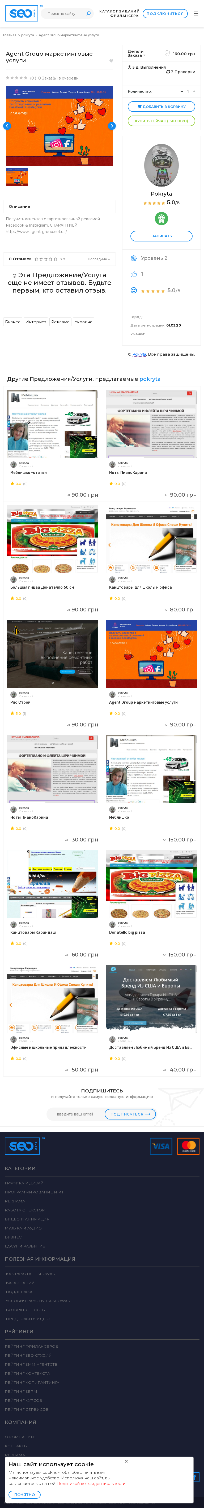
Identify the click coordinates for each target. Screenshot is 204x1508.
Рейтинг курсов (23, 1400)
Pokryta (161, 194)
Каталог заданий (119, 11)
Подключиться (165, 13)
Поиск (88, 13)
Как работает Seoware (31, 1273)
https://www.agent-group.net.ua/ (36, 231)
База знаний (20, 1282)
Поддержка (18, 1291)
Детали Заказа (136, 53)
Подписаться (126, 1114)
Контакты (16, 1446)
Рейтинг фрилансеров (31, 1346)
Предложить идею (27, 1318)
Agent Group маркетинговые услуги (69, 35)
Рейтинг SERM (21, 1391)
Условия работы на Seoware (39, 1300)
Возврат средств (25, 1309)
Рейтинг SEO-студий (28, 1355)
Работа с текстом (25, 1210)
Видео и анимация (27, 1219)
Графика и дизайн (26, 1183)
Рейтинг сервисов (27, 1409)
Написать (161, 236)
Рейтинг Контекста (27, 1373)
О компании (19, 1437)
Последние (97, 259)
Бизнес (13, 1237)
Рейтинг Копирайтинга (32, 1382)
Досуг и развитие (25, 1246)
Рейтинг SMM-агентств (31, 1364)
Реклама (15, 1201)
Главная (9, 35)
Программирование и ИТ (34, 1192)
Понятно (24, 1494)
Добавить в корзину (164, 106)
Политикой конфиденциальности (91, 1483)
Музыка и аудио (23, 1228)
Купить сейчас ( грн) (161, 121)
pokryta (28, 35)
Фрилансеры (125, 16)
